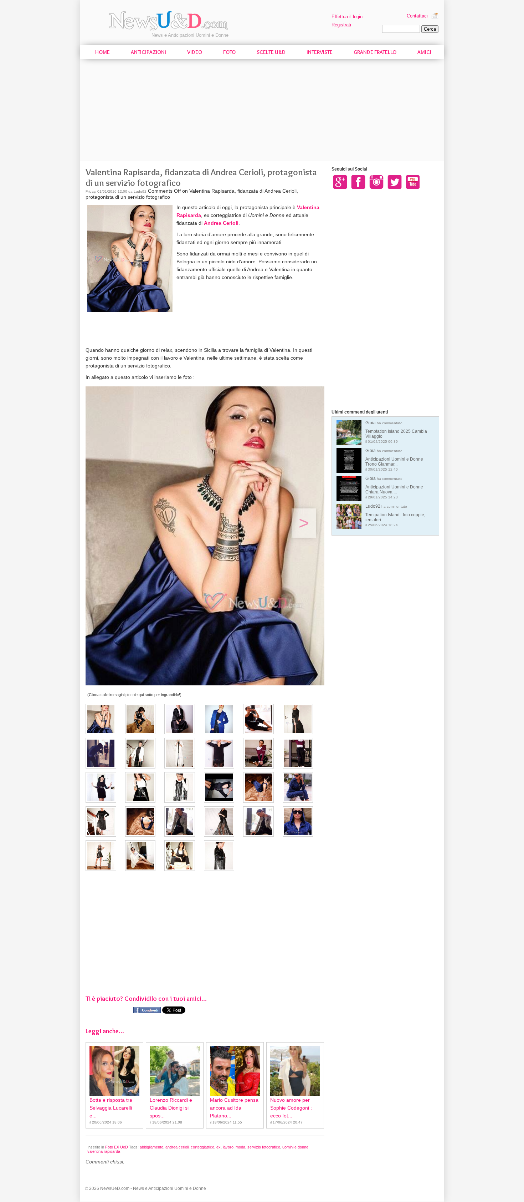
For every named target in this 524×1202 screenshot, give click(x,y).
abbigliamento (151, 1147)
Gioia (396, 431)
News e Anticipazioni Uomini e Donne (189, 35)
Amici (424, 52)
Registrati (341, 24)
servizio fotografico (263, 1147)
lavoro (228, 1147)
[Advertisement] (262, 111)
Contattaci (417, 16)
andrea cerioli (177, 1147)
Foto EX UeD (116, 1147)
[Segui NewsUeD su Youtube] (412, 181)
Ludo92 (395, 515)
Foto (229, 52)
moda (240, 1147)
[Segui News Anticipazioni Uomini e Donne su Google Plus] (340, 181)
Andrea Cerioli (221, 223)
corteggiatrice (202, 1147)
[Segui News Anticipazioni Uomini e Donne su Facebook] (358, 181)
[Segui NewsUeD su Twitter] (394, 181)
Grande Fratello (375, 52)
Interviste (320, 52)
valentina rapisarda (103, 1151)
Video (194, 52)
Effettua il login (347, 16)
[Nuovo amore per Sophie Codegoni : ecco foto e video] (295, 1071)
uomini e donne (295, 1147)
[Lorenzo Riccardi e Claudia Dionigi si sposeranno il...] (175, 1071)
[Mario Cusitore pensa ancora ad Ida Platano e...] (235, 1071)
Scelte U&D (271, 52)
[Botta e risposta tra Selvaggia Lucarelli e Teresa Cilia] (114, 1071)
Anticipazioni (148, 52)
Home (102, 52)
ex (218, 1147)
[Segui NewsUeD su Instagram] (376, 181)
